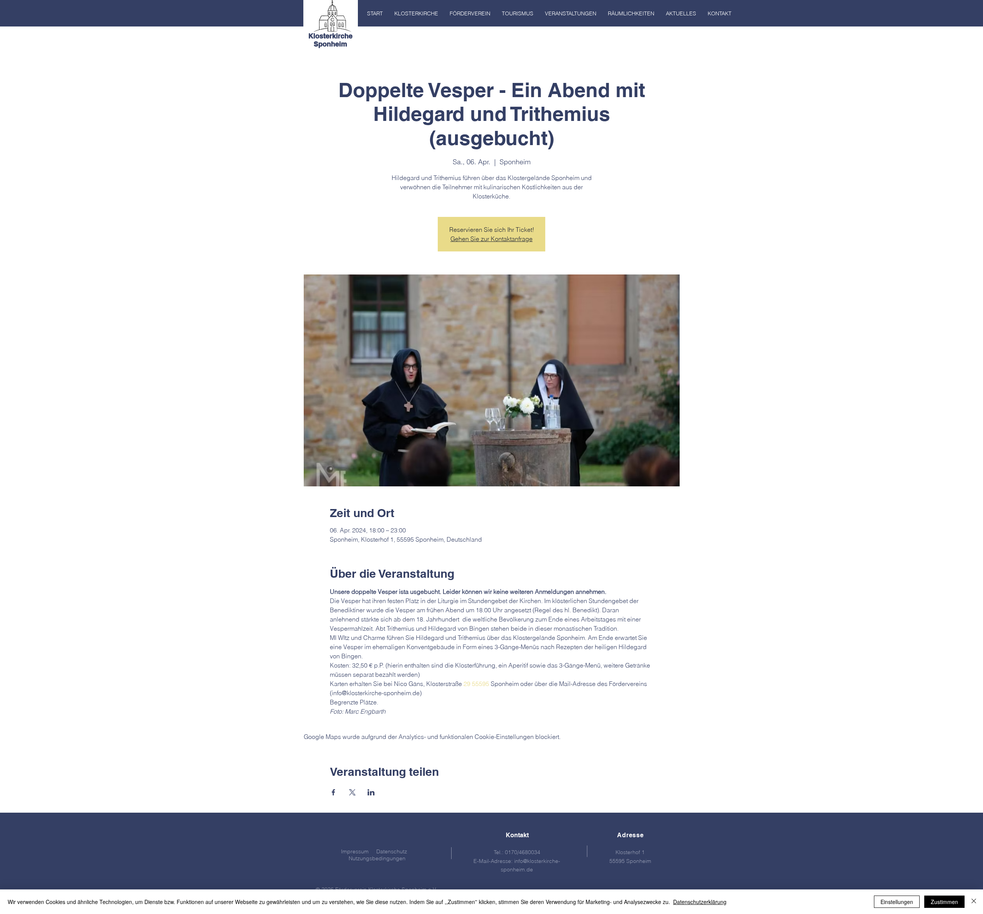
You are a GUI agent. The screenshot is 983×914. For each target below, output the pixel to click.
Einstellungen (896, 902)
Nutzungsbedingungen (377, 858)
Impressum (355, 851)
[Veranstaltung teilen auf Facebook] (333, 792)
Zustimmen (944, 902)
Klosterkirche (330, 36)
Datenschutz (391, 851)
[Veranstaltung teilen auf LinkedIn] (371, 792)
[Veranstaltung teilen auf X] (352, 792)
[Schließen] (973, 902)
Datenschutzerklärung (699, 902)
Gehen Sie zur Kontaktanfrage (491, 239)
